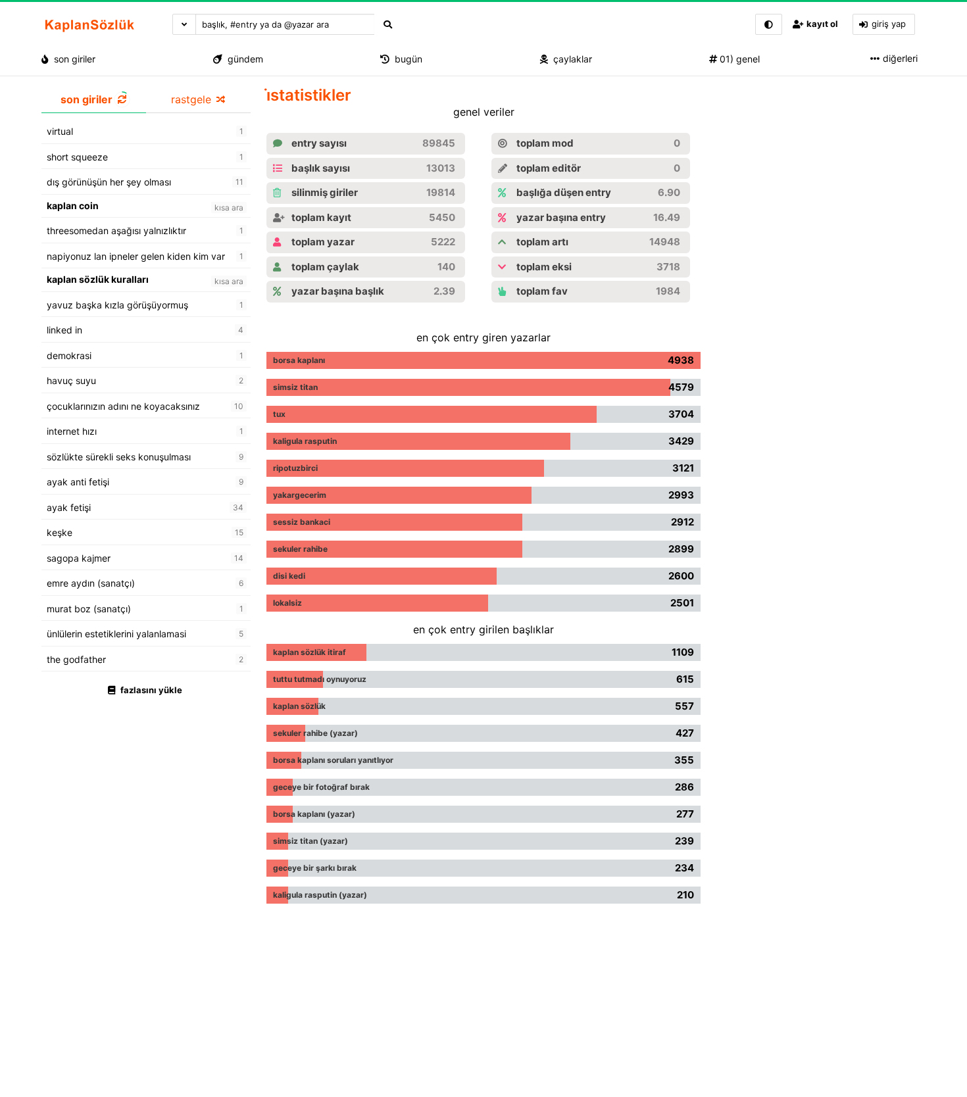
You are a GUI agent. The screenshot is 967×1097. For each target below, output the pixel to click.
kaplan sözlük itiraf (309, 652)
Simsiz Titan (295, 387)
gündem (242, 58)
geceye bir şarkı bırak (315, 868)
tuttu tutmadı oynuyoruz (319, 679)
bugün (405, 58)
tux (279, 414)
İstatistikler (308, 95)
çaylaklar (570, 58)
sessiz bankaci (301, 522)
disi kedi (289, 576)
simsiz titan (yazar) (310, 841)
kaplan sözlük (299, 706)
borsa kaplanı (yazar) (314, 814)
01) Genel (738, 58)
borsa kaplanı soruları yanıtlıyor (333, 760)
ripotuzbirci (295, 468)
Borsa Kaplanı (299, 360)
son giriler (72, 58)
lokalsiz (287, 603)
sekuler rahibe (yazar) (315, 733)
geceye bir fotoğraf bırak (321, 787)
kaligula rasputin (305, 441)
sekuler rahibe (300, 549)
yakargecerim (299, 495)
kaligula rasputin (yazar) (320, 895)
